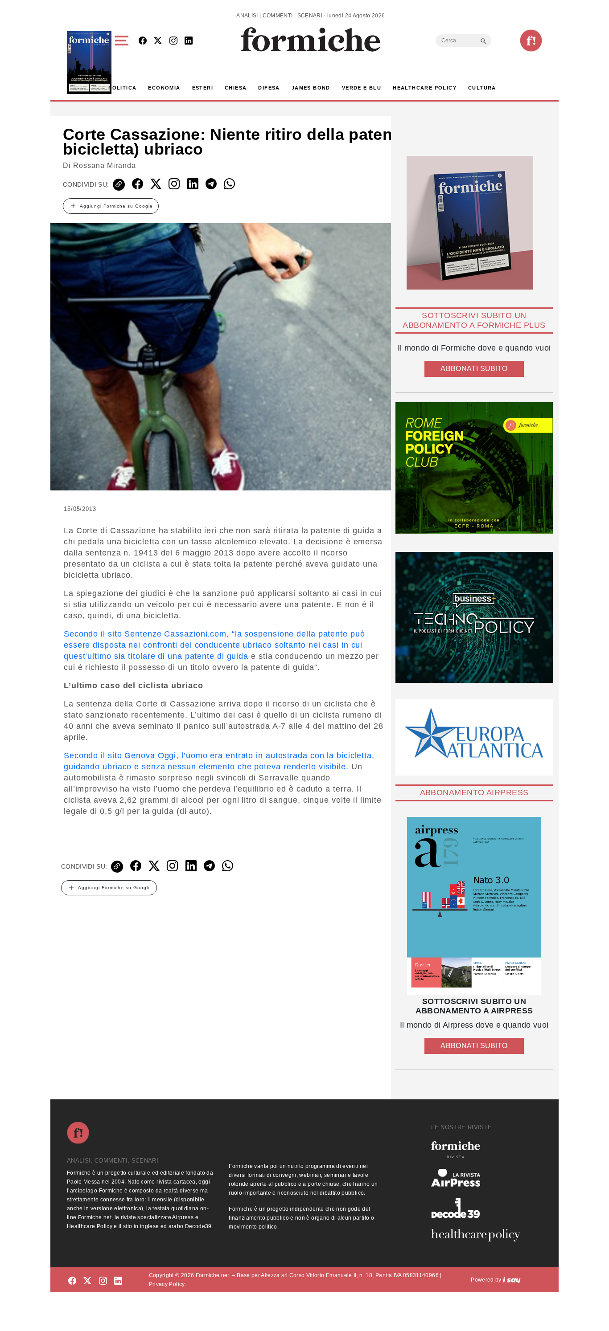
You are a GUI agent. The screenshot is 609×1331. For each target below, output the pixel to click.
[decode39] (479, 1207)
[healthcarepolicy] (479, 1235)
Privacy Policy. (167, 1284)
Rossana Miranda (104, 165)
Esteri (202, 87)
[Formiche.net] (531, 40)
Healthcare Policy (425, 87)
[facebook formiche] (72, 1281)
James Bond (311, 87)
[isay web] (512, 1280)
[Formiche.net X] (157, 41)
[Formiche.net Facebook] (142, 41)
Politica (122, 87)
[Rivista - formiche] (479, 1149)
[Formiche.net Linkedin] (188, 41)
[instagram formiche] (103, 1281)
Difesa (269, 87)
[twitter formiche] (87, 1281)
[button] (123, 62)
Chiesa (236, 87)
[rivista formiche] (474, 906)
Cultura (482, 87)
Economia (164, 87)
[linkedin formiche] (118, 1281)
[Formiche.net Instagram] (173, 41)
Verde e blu (361, 87)
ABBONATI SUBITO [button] (473, 368)
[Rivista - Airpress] (479, 1178)
